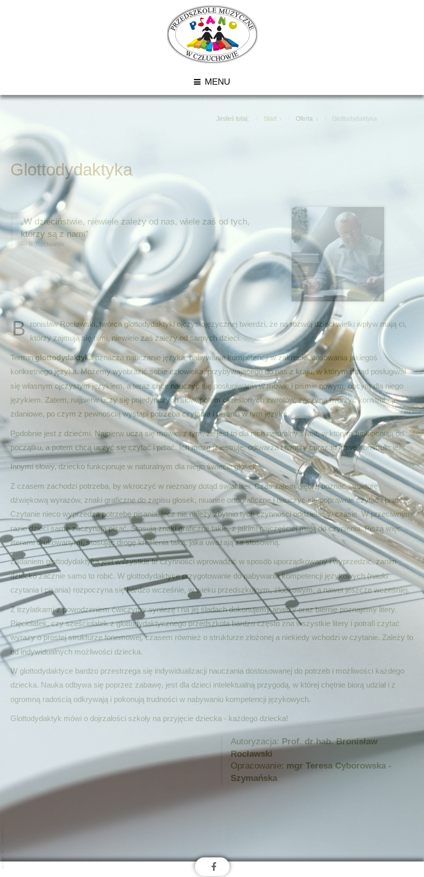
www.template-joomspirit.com (4, 847)
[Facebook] (213, 866)
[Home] (212, 33)
